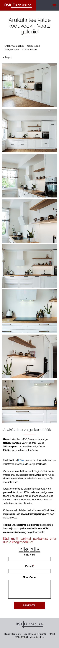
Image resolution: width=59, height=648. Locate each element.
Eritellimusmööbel (14, 45)
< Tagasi (7, 57)
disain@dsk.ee (37, 636)
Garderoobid (33, 45)
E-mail (29, 566)
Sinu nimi (29, 554)
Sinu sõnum (29, 577)
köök (21, 460)
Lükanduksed (29, 49)
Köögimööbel (12, 49)
